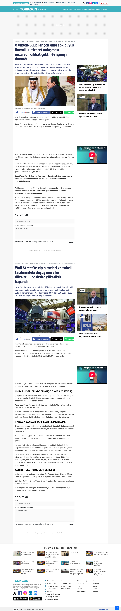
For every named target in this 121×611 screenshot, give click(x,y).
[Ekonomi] (92, 73)
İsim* (17, 218)
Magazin (96, 583)
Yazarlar (50, 591)
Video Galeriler (34, 4)
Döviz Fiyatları (66, 583)
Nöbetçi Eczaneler (49, 2)
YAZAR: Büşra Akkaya (39, 335)
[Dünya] (92, 102)
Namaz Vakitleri (61, 2)
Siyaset (79, 589)
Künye (95, 589)
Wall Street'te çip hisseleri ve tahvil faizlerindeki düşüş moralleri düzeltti (92, 87)
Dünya (24, 41)
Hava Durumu (52, 583)
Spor (78, 586)
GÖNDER (71, 242)
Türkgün (17, 41)
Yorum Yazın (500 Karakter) (24, 225)
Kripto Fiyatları (66, 586)
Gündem (96, 581)
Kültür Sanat (81, 583)
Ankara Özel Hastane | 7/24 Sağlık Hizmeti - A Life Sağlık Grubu (52, 596)
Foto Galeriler (72, 2)
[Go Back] (117, 608)
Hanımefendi (81, 591)
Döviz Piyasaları (36, 2)
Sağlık (95, 586)
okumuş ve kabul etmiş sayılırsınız (34, 242)
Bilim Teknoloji (82, 581)
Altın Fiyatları (65, 589)
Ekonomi (25, 264)
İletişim (95, 591)
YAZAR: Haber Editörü (39, 108)
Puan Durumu (52, 589)
